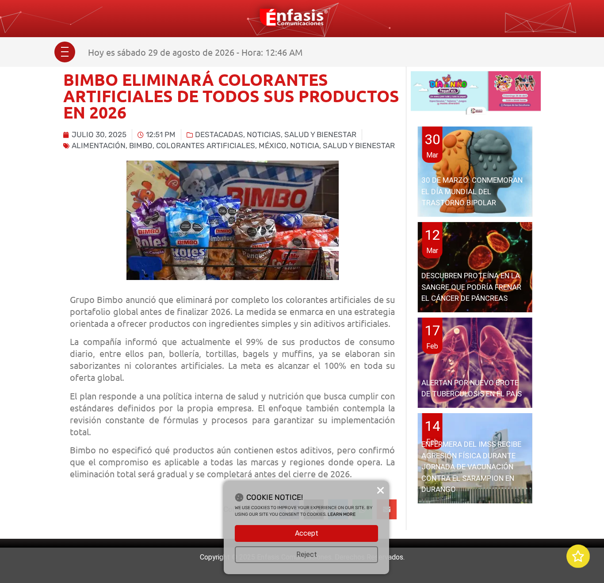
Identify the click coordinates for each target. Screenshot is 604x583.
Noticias (264, 134)
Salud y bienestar (320, 134)
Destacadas (219, 134)
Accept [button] (306, 533)
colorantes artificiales (205, 145)
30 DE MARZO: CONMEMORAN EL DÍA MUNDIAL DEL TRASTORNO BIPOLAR (472, 191)
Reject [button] (306, 554)
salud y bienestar (359, 145)
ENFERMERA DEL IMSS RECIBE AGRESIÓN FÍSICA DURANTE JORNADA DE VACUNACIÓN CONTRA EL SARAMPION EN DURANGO (471, 467)
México (273, 145)
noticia (304, 145)
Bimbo (141, 145)
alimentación (99, 145)
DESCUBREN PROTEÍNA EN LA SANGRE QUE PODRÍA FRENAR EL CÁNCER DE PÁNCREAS (471, 287)
